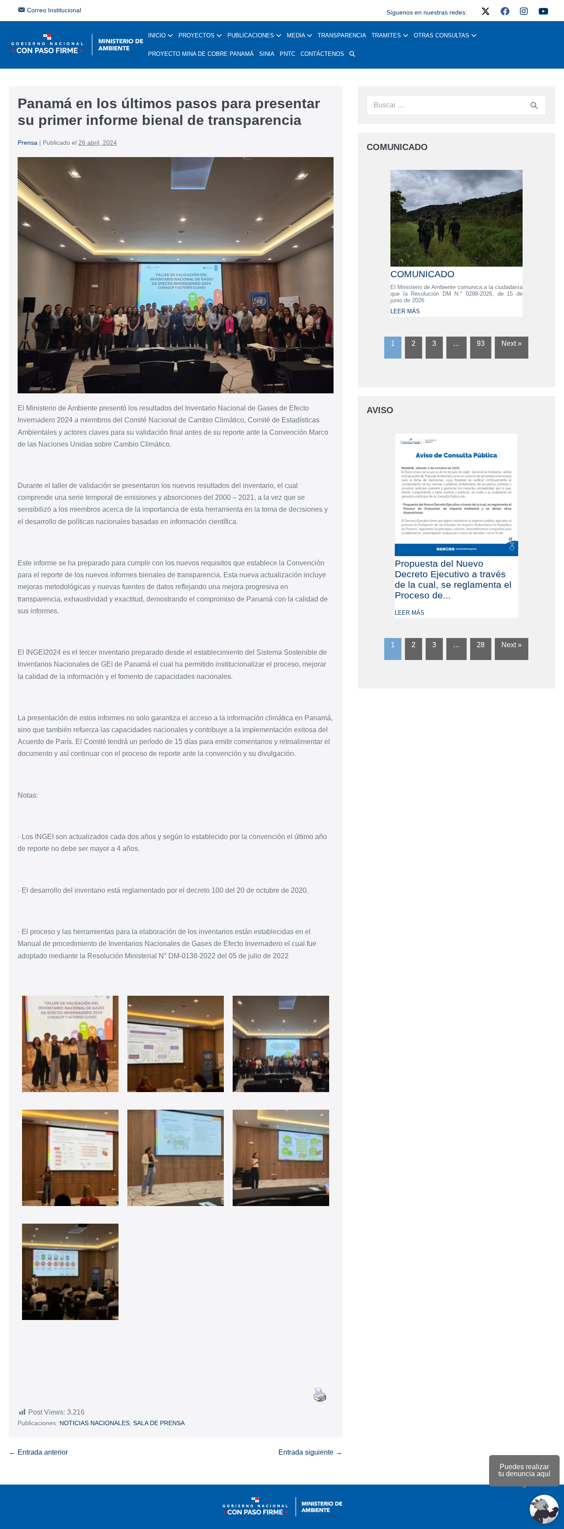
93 (481, 343)
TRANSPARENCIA (342, 35)
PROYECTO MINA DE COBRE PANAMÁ (201, 54)
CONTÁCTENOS (322, 54)
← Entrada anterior (38, 1452)
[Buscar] (534, 105)
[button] (352, 54)
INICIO (157, 35)
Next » (511, 343)
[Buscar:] (456, 105)
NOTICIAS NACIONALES (94, 1422)
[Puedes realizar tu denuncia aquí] (544, 1509)
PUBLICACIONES (251, 35)
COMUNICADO (422, 274)
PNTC (287, 54)
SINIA (267, 54)
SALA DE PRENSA (159, 1422)
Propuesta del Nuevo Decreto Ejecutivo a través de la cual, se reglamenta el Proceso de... (453, 579)
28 (481, 645)
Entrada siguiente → (310, 1452)
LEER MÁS (405, 311)
